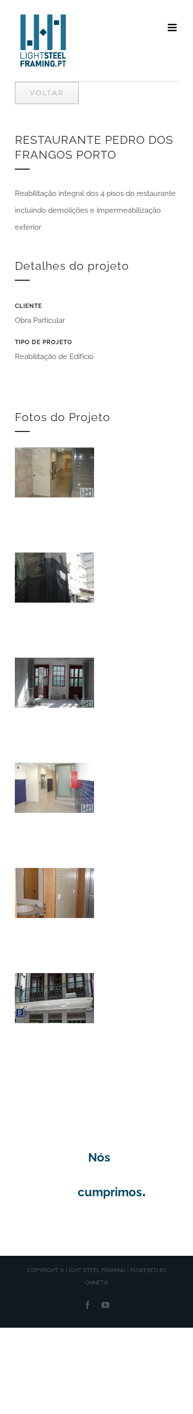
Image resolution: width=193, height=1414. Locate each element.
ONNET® (96, 1283)
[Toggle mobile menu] (173, 27)
